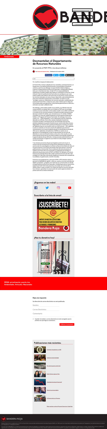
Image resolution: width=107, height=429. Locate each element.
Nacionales (27, 285)
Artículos (18, 285)
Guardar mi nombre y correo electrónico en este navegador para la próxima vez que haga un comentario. (53, 319)
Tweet (56, 75)
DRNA (6, 282)
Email (62, 75)
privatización (15, 282)
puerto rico (25, 282)
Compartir (49, 75)
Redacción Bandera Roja (43, 71)
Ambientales (9, 57)
